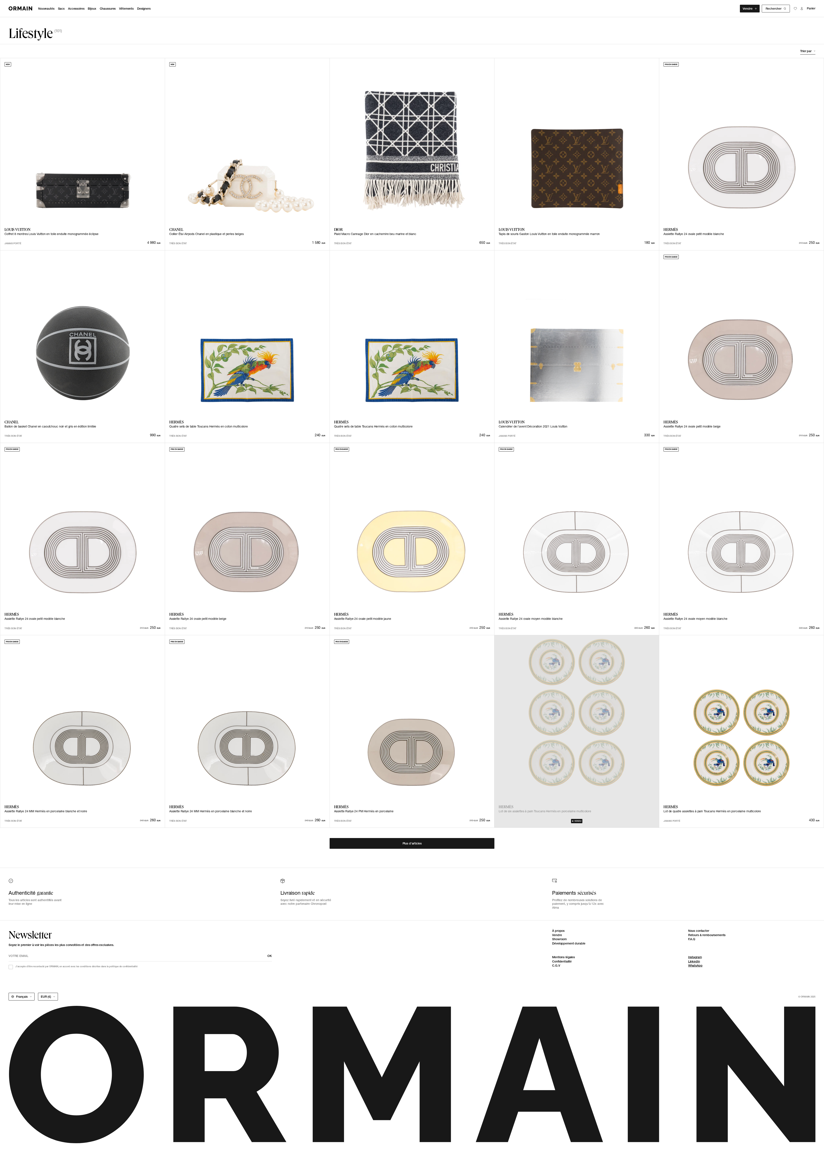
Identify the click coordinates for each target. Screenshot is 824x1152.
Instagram (695, 957)
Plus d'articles (412, 843)
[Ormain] (20, 8)
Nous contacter (698, 931)
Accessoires (76, 9)
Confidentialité (562, 961)
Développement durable (568, 943)
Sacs (61, 9)
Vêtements (126, 9)
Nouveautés (46, 9)
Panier (811, 8)
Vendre (747, 9)
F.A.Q (691, 939)
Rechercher (774, 9)
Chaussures (108, 9)
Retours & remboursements (707, 935)
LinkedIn (694, 961)
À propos (558, 931)
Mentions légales (563, 957)
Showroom (559, 939)
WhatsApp (695, 965)
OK (269, 956)
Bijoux (92, 9)
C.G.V (556, 965)
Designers (144, 9)
